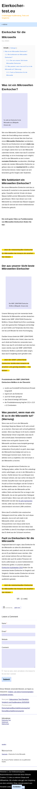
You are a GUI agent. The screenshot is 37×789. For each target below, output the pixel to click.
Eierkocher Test (6, 720)
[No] (23, 787)
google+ (4, 744)
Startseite (4, 754)
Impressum (5, 722)
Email (4, 631)
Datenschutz (5, 724)
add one (17, 608)
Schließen (17, 787)
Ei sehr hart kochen (25, 501)
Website (4, 639)
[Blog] (18, 734)
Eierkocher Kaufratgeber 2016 (12, 567)
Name (4, 623)
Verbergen (13, 48)
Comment (5, 647)
